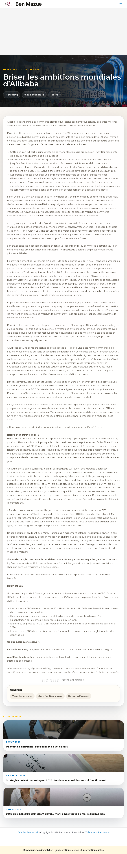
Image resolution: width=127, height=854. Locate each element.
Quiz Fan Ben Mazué (28, 832)
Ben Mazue (28, 4)
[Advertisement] (63, 31)
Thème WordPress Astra (97, 832)
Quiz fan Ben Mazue (50, 696)
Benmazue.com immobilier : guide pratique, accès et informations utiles (63, 850)
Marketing (11, 94)
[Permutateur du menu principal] (121, 4)
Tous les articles (22, 696)
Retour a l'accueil (78, 696)
